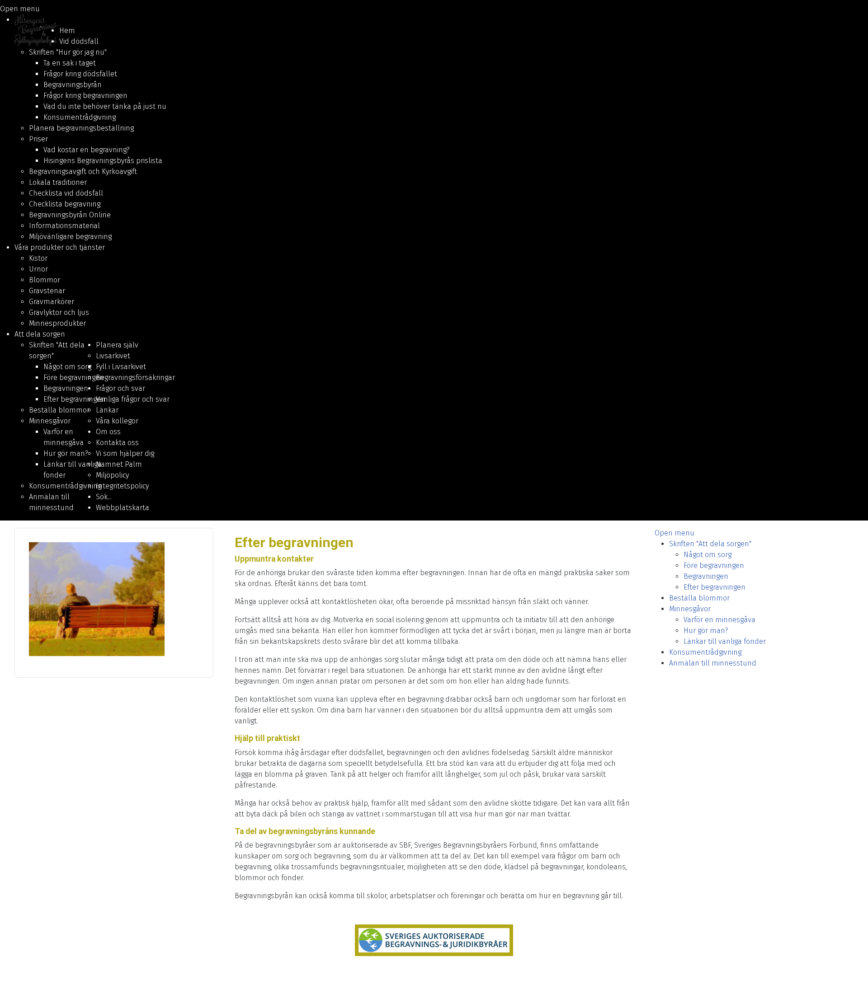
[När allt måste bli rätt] (434, 940)
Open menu (20, 9)
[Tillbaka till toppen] (852, 968)
